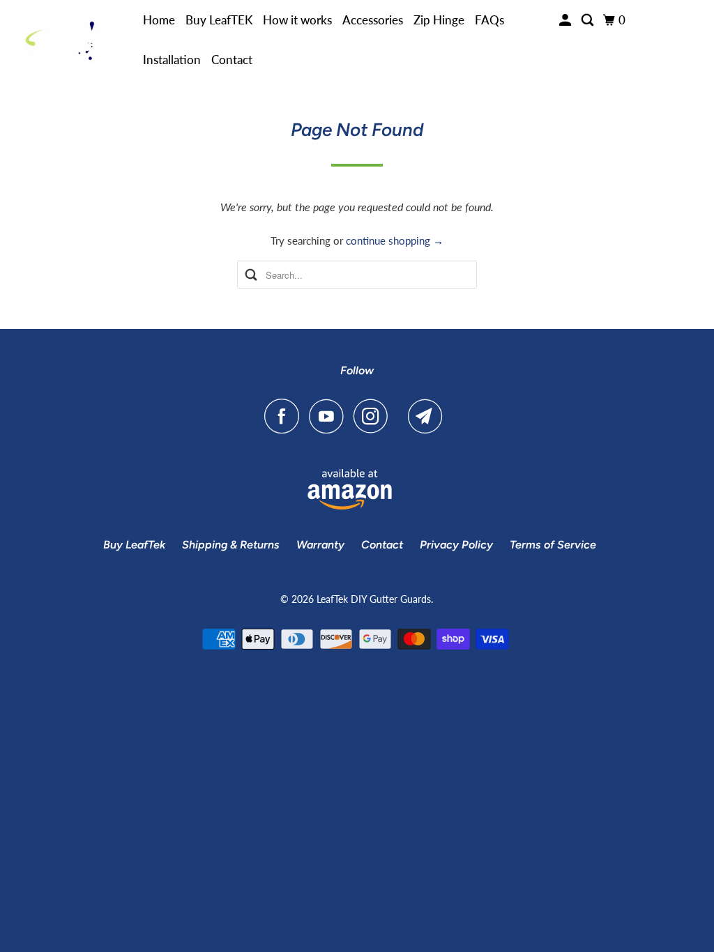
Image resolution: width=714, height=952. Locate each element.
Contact (231, 59)
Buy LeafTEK (218, 20)
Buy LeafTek (134, 544)
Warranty (320, 544)
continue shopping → (394, 240)
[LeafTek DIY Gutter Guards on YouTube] (330, 416)
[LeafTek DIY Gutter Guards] (74, 40)
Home (159, 20)
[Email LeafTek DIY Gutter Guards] (429, 416)
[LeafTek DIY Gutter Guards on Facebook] (285, 416)
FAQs (489, 20)
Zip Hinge (438, 20)
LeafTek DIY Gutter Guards (374, 599)
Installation (172, 59)
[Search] (588, 20)
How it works (297, 20)
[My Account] (566, 20)
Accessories (372, 20)
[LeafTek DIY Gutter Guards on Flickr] (401, 416)
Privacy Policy (456, 544)
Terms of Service (553, 544)
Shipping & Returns (231, 544)
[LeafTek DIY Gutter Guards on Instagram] (374, 416)
